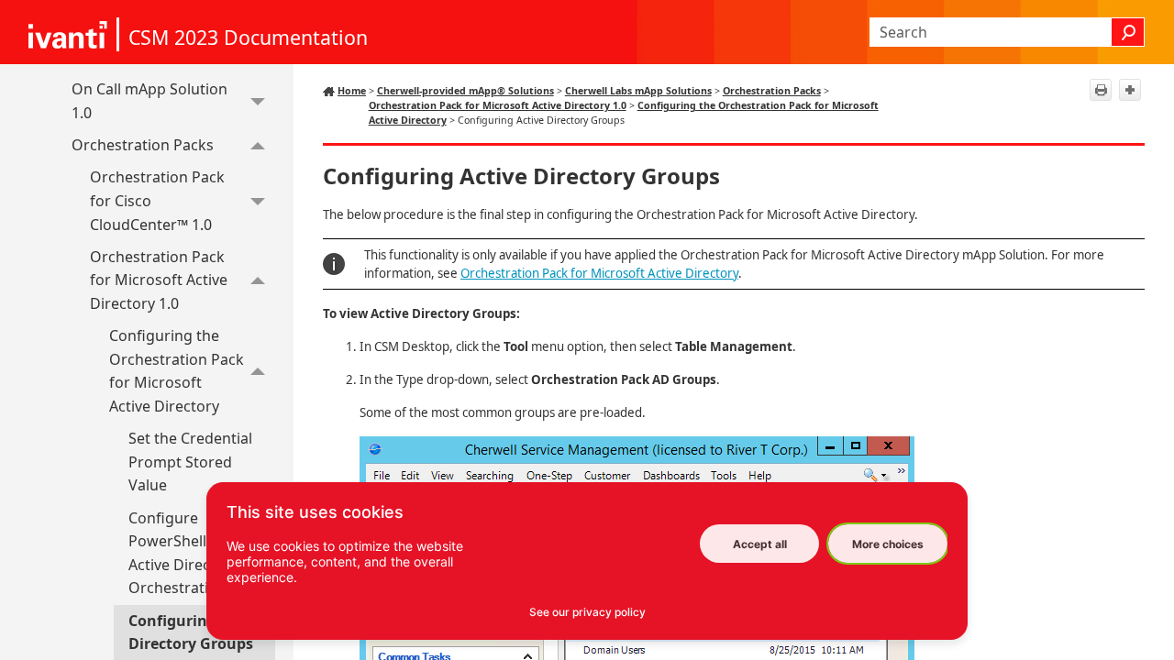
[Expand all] (1130, 90)
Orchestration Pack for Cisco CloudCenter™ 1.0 (157, 200)
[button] (1128, 32)
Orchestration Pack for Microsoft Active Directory (599, 273)
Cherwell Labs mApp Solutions (638, 90)
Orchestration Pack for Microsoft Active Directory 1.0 (158, 280)
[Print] (1101, 90)
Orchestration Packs (143, 145)
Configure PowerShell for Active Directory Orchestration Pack (195, 553)
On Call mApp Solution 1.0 (149, 101)
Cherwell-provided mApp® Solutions (465, 90)
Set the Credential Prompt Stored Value (190, 461)
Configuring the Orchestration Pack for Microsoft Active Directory (176, 370)
